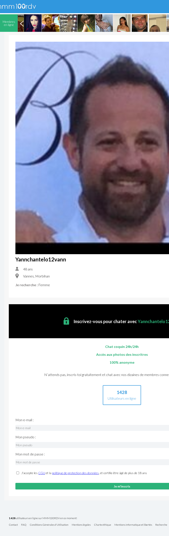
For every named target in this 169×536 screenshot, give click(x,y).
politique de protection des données (75, 473)
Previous (22, 23)
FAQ (23, 524)
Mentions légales (81, 524)
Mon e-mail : (24, 420)
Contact (13, 524)
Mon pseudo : (25, 437)
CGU (41, 473)
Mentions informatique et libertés (133, 524)
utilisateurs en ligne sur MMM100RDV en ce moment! (43, 518)
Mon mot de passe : (30, 454)
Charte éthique (102, 524)
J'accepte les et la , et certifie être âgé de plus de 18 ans (84, 473)
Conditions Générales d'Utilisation (49, 524)
